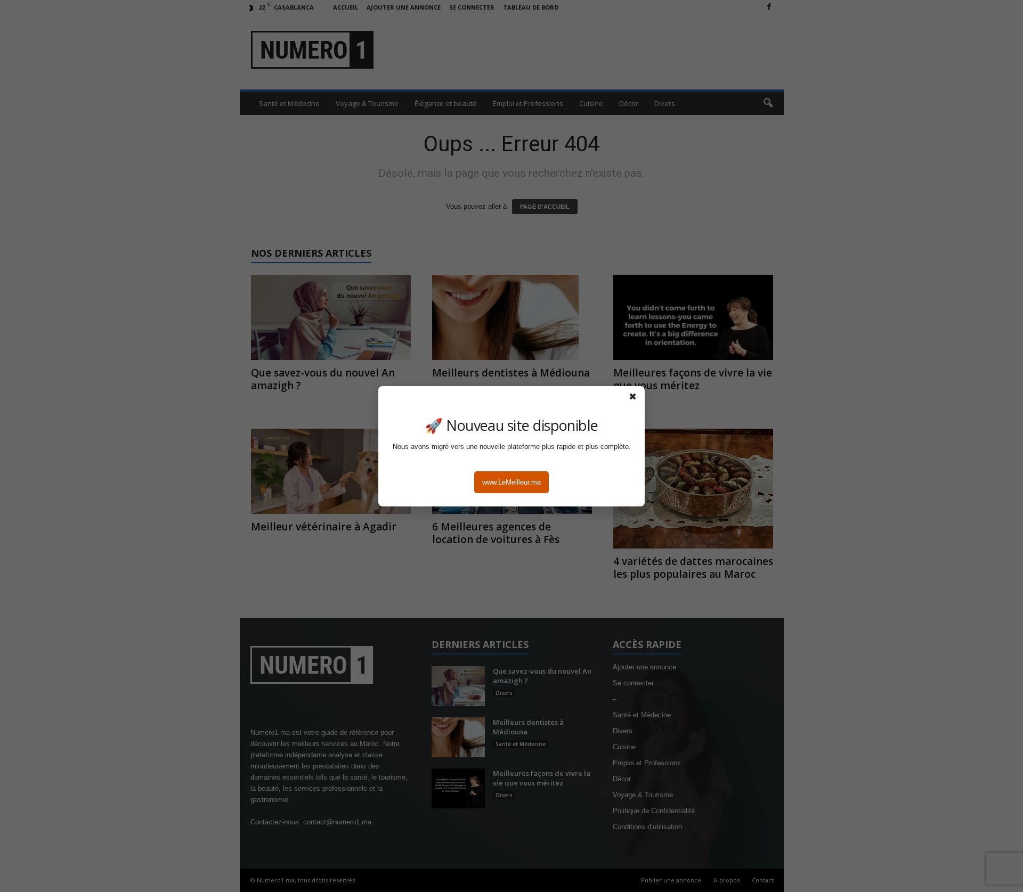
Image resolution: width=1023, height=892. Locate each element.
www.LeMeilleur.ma (511, 482)
